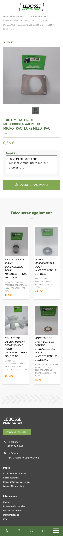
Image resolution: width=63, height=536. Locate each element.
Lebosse (12, 420)
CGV (5, 519)
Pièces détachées (39, 16)
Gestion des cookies (12, 510)
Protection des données (14, 506)
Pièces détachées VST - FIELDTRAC (19, 21)
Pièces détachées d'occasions (16, 482)
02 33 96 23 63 (15, 446)
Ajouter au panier (34, 184)
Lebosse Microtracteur (13, 16)
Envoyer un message (15, 432)
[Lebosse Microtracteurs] (31, 7)
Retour (9, 42)
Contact (7, 502)
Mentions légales (11, 515)
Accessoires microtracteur (15, 473)
